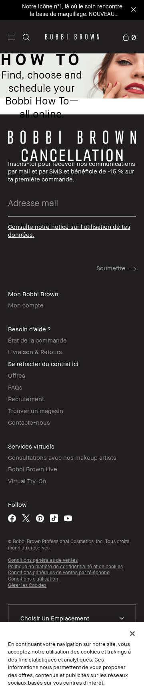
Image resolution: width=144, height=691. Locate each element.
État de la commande (37, 340)
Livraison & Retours (35, 351)
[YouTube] (68, 518)
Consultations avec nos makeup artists (62, 457)
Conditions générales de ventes (43, 560)
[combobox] (72, 618)
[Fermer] (132, 633)
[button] (11, 37)
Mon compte (26, 305)
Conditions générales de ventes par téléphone (59, 572)
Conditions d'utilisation (33, 579)
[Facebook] (12, 518)
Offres (16, 375)
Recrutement (26, 398)
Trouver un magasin (35, 410)
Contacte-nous (29, 422)
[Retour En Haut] (129, 527)
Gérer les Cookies (27, 585)
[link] (129, 36)
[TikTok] (54, 518)
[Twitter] (26, 518)
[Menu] (11, 36)
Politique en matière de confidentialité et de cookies (65, 566)
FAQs (15, 387)
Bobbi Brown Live (32, 468)
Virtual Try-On (27, 480)
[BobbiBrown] (72, 36)
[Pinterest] (40, 518)
